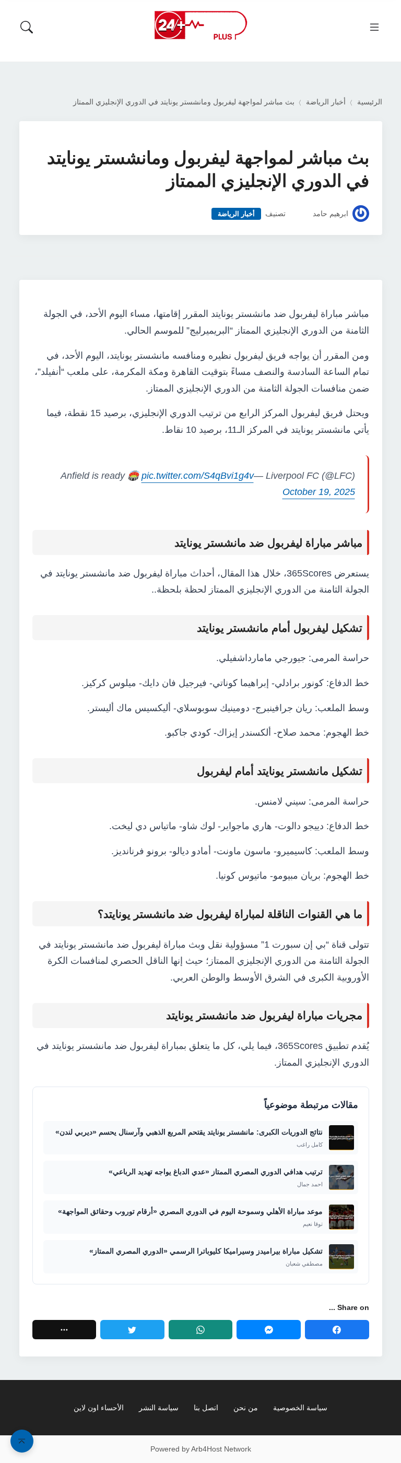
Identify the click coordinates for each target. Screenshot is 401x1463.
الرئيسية (369, 102)
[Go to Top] (21, 1441)
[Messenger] (269, 1329)
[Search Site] (26, 27)
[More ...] (64, 1329)
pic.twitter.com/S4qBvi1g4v (197, 475)
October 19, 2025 (318, 492)
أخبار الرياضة (326, 102)
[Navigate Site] (374, 27)
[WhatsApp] (201, 1329)
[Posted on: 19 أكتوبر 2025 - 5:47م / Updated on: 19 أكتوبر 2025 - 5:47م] (299, 214)
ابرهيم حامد (330, 214)
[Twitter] (132, 1329)
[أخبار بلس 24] (200, 24)
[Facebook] (337, 1329)
